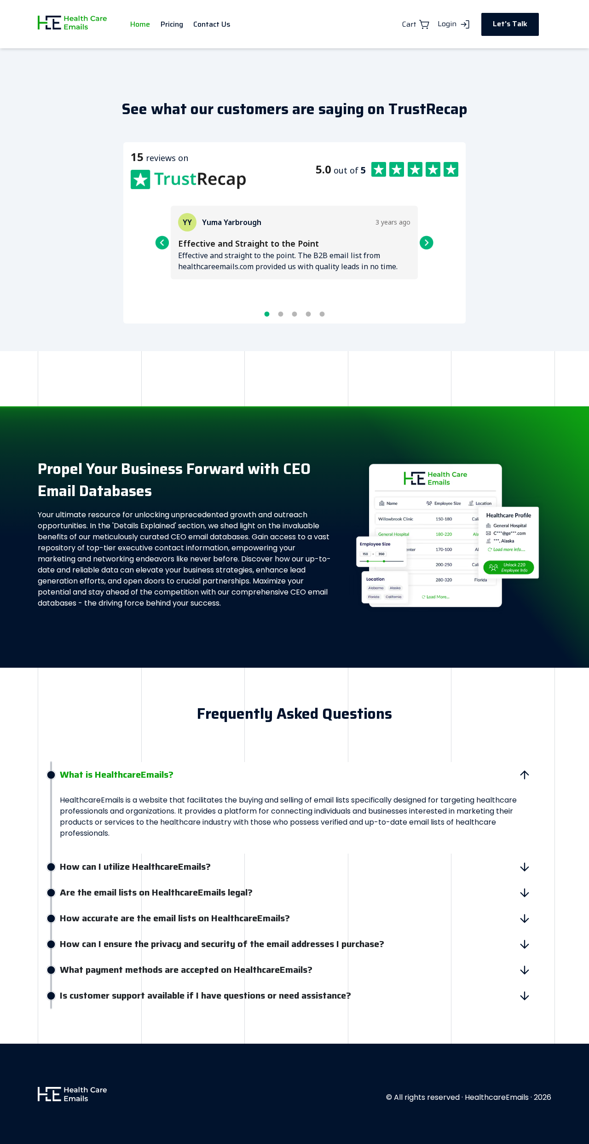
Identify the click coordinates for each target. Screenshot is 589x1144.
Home (140, 24)
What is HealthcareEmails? (116, 774)
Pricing (172, 24)
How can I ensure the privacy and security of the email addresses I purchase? (222, 943)
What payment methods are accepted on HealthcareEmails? (186, 969)
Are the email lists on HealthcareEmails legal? (156, 892)
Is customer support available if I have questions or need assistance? (205, 995)
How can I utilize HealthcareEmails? (135, 866)
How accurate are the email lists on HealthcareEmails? (175, 918)
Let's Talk (510, 23)
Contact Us (212, 24)
